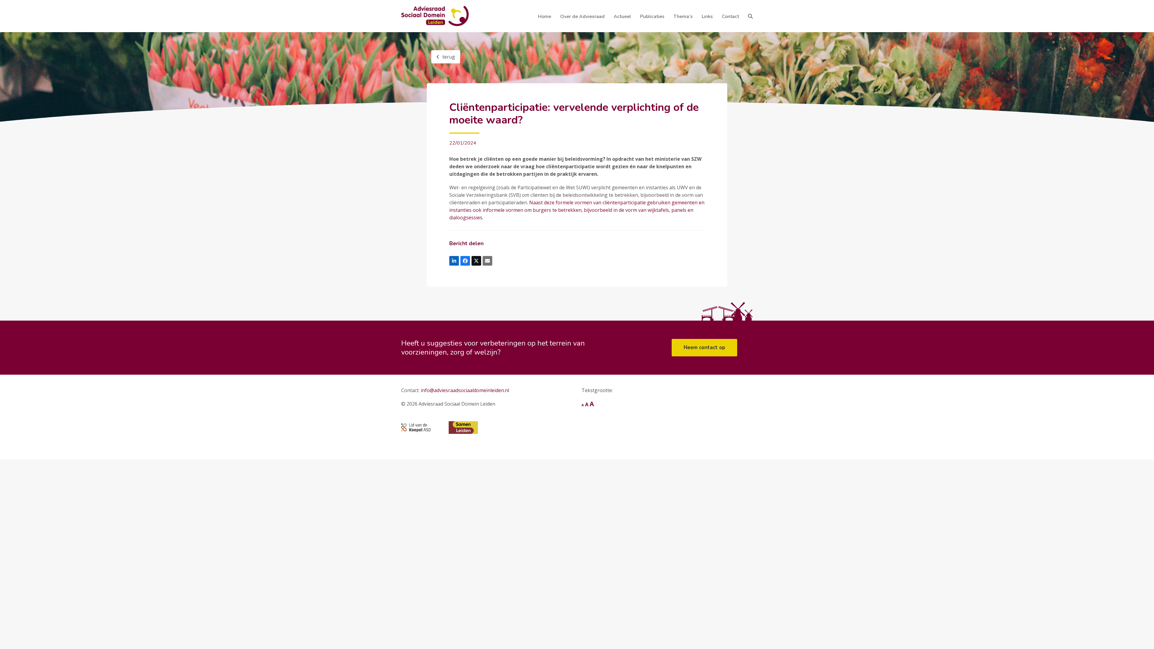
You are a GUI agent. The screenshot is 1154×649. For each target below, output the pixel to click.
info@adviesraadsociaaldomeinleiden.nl (465, 390)
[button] (750, 16)
